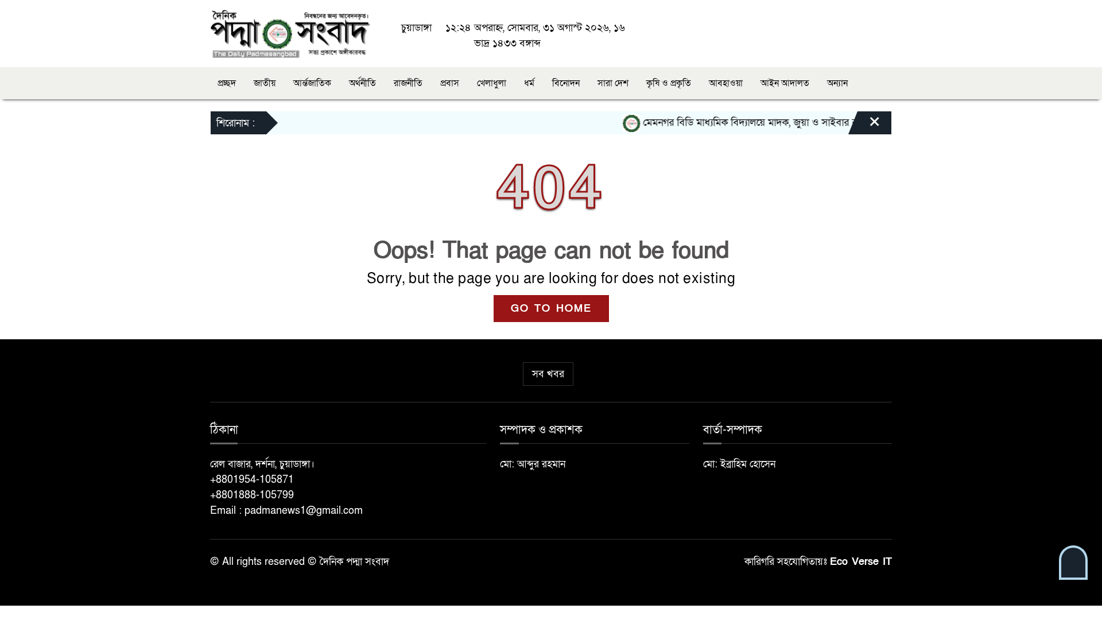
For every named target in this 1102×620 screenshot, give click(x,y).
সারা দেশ (612, 83)
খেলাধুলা (491, 83)
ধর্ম (529, 83)
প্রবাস (449, 83)
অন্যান (837, 83)
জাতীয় (265, 83)
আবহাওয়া (726, 83)
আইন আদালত (784, 83)
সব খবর (548, 374)
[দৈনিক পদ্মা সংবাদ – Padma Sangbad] (290, 33)
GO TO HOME (551, 308)
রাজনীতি (408, 83)
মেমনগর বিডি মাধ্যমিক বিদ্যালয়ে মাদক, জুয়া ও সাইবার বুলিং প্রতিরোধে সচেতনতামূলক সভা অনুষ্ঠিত (818, 122)
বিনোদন (566, 83)
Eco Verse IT (861, 561)
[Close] (864, 125)
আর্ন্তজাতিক (312, 83)
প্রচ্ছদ (227, 83)
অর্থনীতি (362, 83)
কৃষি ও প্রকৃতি (668, 83)
